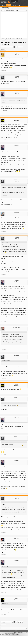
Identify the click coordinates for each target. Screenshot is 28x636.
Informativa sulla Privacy (18, 632)
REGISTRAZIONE (4, 38)
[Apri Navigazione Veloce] (26, 10)
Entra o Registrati (14, 1)
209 (22, 47)
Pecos (16, 53)
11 (14, 47)
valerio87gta (16, 327)
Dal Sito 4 (20, 38)
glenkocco (16, 538)
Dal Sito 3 (17, 38)
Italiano (16, 630)
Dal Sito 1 (9, 38)
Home (3, 5)
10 (12, 47)
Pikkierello (16, 92)
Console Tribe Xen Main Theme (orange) (7, 630)
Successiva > (3, 49)
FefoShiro (16, 76)
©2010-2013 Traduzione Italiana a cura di (9, 634)
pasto (16, 119)
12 (16, 47)
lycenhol (16, 212)
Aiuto (26, 630)
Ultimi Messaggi (5, 7)
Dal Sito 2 (13, 38)
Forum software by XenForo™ (10, 633)
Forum (8, 5)
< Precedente (3, 47)
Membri (14, 5)
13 (18, 47)
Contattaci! (22, 630)
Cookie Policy (25, 632)
